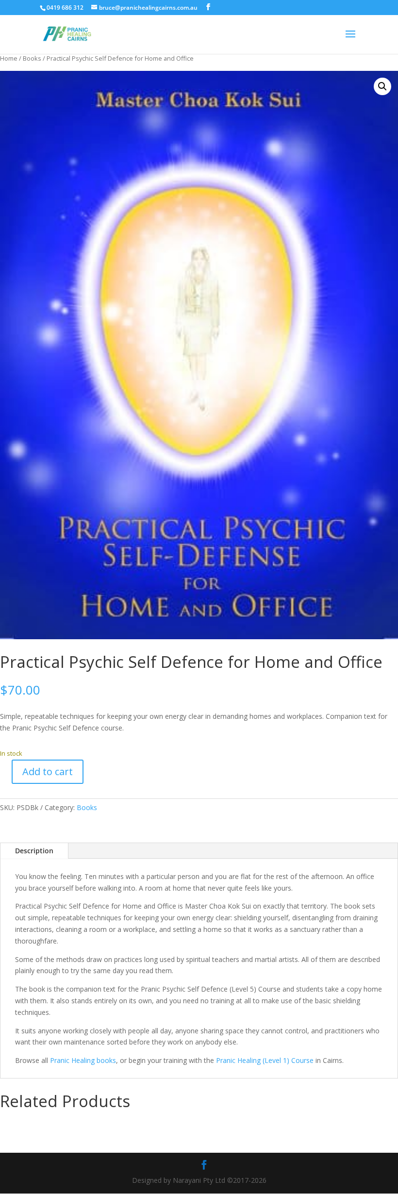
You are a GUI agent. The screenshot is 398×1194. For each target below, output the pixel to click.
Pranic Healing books (83, 1060)
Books (32, 58)
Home (8, 58)
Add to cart (47, 771)
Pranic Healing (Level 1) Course (265, 1060)
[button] (382, 86)
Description (34, 850)
